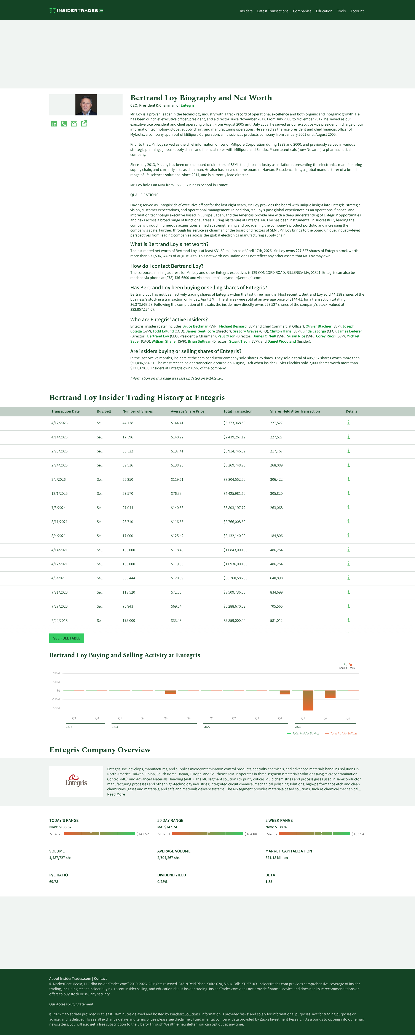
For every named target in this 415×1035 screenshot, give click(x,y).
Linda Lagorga (314, 331)
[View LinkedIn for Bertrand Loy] (54, 124)
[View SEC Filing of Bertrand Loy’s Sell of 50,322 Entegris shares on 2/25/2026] (349, 453)
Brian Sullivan (199, 342)
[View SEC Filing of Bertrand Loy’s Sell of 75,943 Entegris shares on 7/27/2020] (349, 608)
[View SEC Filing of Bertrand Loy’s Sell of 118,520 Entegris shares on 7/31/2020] (349, 594)
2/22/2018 (59, 621)
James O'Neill (264, 336)
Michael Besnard (233, 326)
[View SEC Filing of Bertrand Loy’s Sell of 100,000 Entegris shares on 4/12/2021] (349, 566)
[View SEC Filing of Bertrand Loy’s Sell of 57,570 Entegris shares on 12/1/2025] (349, 495)
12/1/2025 (59, 494)
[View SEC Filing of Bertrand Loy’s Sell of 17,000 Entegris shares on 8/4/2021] (349, 537)
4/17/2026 (59, 423)
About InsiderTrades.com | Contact (78, 979)
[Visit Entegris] (83, 124)
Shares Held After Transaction (295, 411)
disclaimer (183, 1019)
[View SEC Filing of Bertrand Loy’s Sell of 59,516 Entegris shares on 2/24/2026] (349, 467)
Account (357, 11)
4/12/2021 (59, 564)
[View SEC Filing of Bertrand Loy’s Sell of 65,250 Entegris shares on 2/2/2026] (349, 481)
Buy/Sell (104, 411)
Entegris (188, 106)
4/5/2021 (58, 578)
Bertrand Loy (158, 336)
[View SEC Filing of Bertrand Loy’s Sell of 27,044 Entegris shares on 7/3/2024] (349, 509)
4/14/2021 (59, 550)
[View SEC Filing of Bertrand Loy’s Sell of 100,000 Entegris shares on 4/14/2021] (349, 552)
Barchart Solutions (185, 1014)
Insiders (246, 11)
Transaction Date (65, 411)
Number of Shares (138, 411)
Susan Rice (296, 336)
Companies (302, 11)
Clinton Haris (281, 331)
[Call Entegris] (64, 124)
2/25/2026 (59, 451)
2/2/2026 (58, 480)
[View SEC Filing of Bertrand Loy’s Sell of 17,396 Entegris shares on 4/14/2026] (349, 439)
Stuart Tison (239, 342)
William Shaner (164, 342)
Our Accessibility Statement (71, 1004)
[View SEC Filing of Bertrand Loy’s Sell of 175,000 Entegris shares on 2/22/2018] (349, 622)
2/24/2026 (59, 465)
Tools (341, 11)
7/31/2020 (59, 592)
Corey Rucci (326, 336)
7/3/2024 (58, 508)
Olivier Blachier (319, 326)
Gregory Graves (245, 331)
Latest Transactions (272, 11)
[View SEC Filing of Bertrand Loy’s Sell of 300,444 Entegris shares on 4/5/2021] (349, 580)
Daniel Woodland (282, 342)
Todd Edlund (163, 331)
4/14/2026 (59, 437)
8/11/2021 (59, 522)
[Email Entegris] (73, 124)
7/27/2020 (59, 607)
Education (324, 11)
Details (351, 411)
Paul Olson (226, 336)
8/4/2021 (58, 536)
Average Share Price (187, 411)
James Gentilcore (200, 331)
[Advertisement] (179, 54)
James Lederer (349, 331)
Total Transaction (237, 411)
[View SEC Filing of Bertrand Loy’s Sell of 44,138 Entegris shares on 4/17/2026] (349, 424)
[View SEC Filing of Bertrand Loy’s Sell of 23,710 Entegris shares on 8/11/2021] (349, 523)
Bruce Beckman (195, 326)
